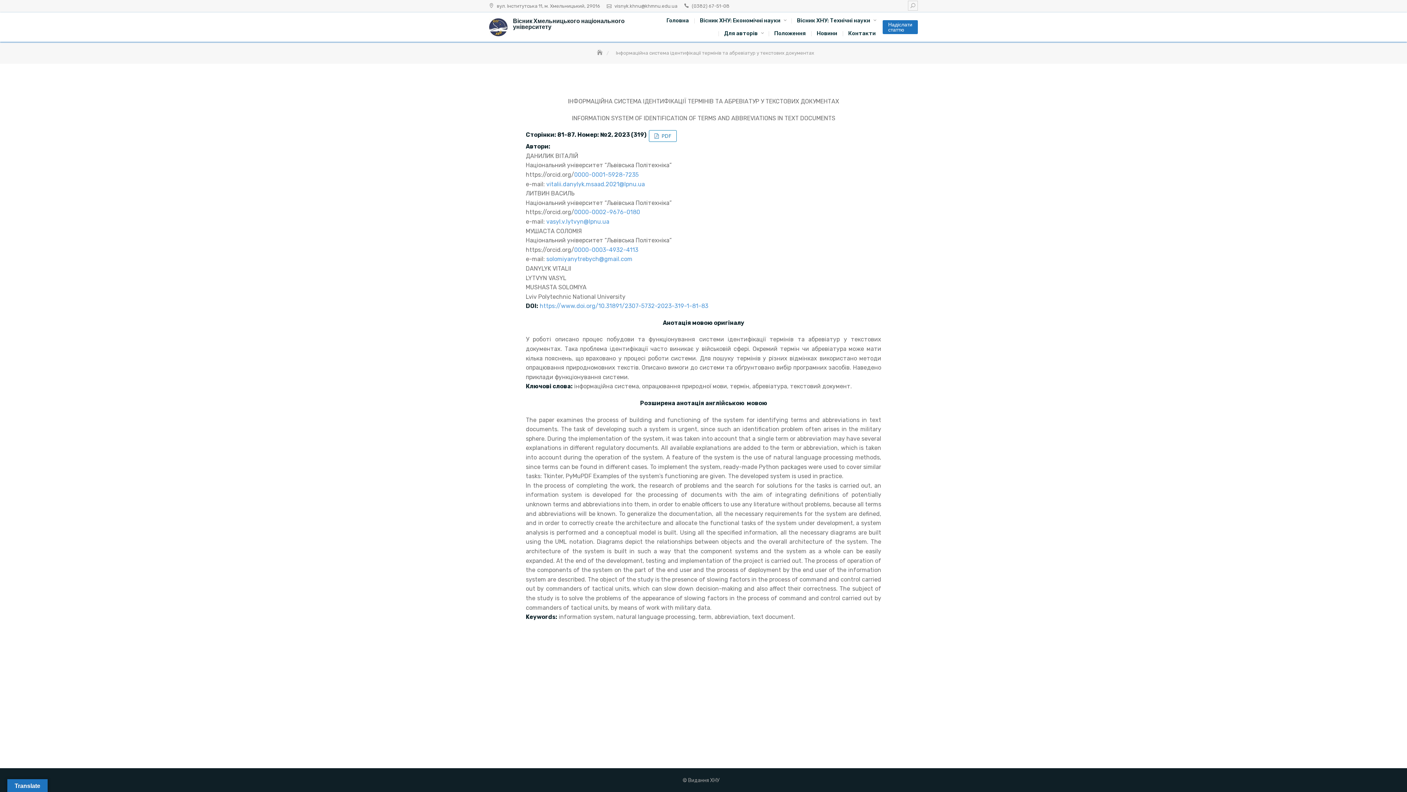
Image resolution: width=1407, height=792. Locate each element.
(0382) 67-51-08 (711, 6)
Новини (827, 33)
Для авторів (741, 33)
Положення (790, 33)
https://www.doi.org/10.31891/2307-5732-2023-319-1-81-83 (624, 305)
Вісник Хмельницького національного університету (569, 24)
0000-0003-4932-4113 (606, 249)
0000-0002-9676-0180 (607, 212)
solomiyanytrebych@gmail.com (589, 259)
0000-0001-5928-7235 (606, 174)
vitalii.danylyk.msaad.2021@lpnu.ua (595, 184)
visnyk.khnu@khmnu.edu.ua (645, 6)
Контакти (862, 33)
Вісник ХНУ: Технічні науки (833, 20)
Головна (677, 20)
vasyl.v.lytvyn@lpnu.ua (577, 221)
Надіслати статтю (900, 27)
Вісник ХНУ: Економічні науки (740, 20)
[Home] (600, 53)
